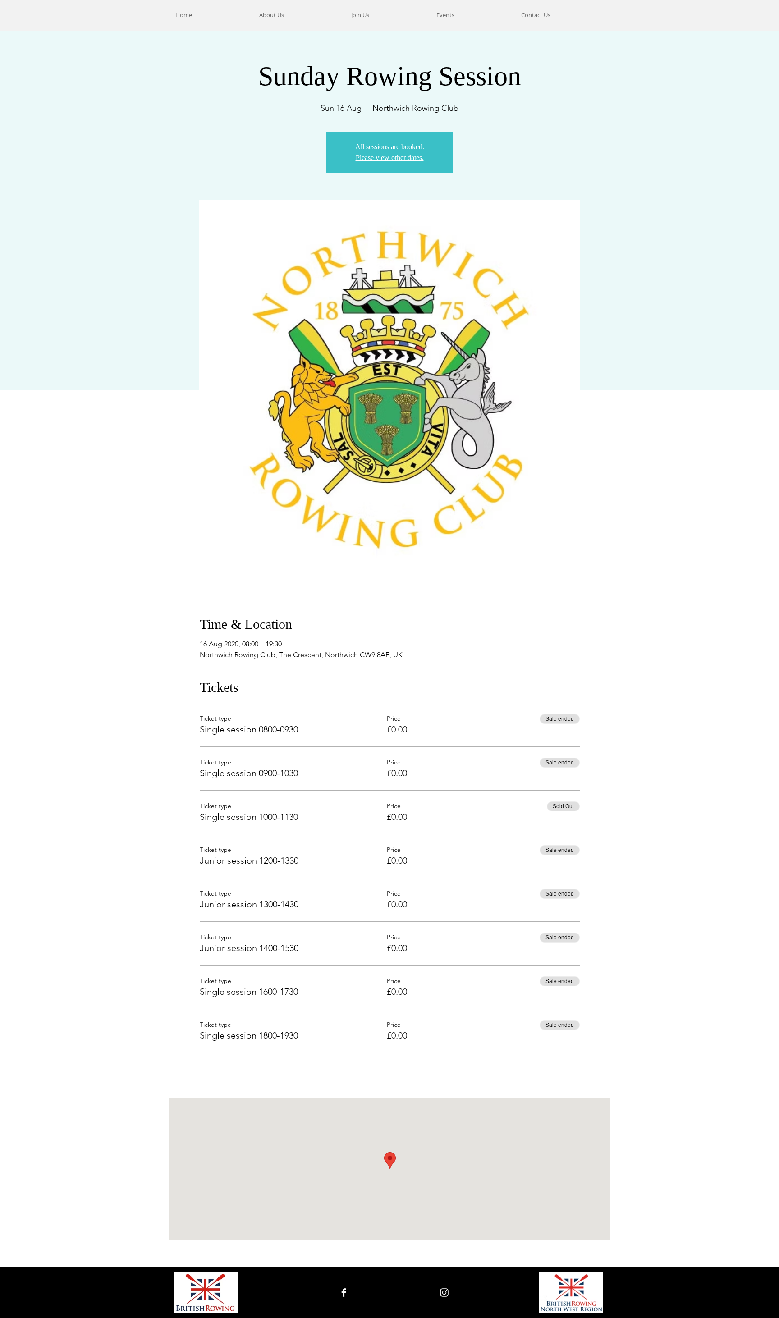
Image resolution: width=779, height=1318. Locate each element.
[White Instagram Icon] (444, 1292)
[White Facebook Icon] (343, 1292)
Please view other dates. (390, 157)
